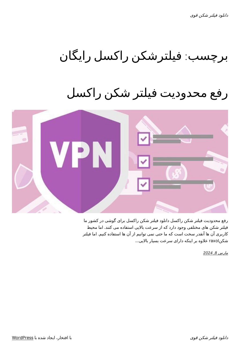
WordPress (22, 337)
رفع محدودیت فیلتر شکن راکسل (147, 93)
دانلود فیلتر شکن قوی (209, 15)
